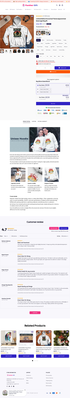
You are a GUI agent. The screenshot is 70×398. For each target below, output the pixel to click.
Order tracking (29, 378)
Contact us (28, 375)
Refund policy (49, 385)
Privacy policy (49, 375)
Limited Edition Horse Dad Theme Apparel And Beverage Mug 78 (30, 248)
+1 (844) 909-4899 (11, 382)
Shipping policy (49, 380)
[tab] (32, 360)
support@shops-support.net (13, 383)
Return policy (49, 383)
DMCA (27, 383)
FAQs (27, 380)
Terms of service (49, 378)
